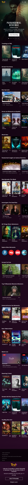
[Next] (26, 20)
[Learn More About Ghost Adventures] (20, 368)
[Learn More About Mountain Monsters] (20, 300)
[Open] (25, 2)
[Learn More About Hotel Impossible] (20, 106)
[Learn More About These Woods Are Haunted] (20, 278)
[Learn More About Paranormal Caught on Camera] (20, 174)
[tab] (8, 38)
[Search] (22, 2)
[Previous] (2, 20)
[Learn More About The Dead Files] (20, 218)
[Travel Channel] (4, 2)
